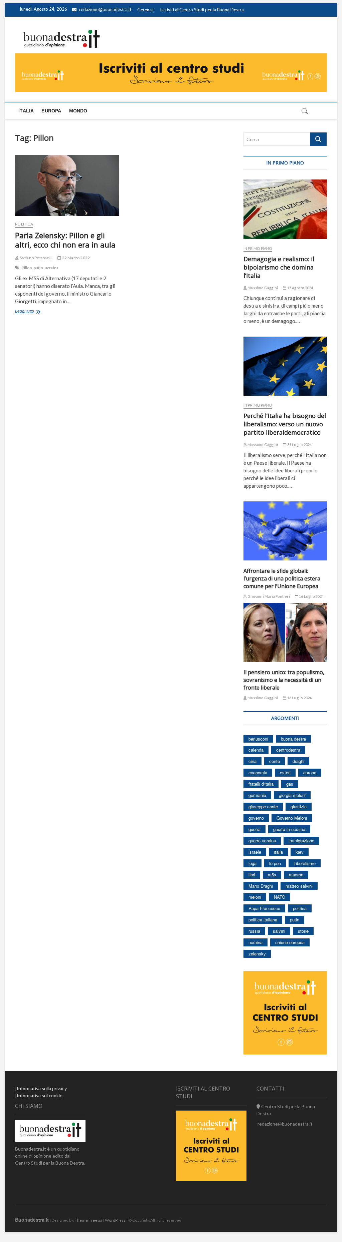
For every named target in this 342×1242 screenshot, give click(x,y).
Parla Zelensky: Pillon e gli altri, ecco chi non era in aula (65, 240)
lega (252, 863)
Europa (51, 110)
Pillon (27, 267)
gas (289, 784)
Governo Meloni (292, 818)
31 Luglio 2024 (299, 444)
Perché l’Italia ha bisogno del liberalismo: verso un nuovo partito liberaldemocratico (284, 424)
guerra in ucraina (289, 829)
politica (300, 908)
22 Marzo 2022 (75, 257)
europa (309, 772)
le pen (275, 863)
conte (274, 761)
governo (256, 818)
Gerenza (145, 9)
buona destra (293, 739)
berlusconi (258, 739)
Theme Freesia (88, 1220)
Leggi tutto (33, 312)
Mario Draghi (260, 886)
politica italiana (262, 919)
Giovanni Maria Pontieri (268, 596)
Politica (24, 224)
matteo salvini (299, 886)
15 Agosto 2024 (299, 288)
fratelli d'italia (261, 784)
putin (38, 267)
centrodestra (288, 750)
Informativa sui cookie (39, 1095)
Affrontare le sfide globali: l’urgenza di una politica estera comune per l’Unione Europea (281, 578)
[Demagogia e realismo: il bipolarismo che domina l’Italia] (285, 209)
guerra (254, 829)
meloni (254, 897)
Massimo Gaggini (262, 288)
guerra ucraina (262, 840)
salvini (279, 931)
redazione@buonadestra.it (105, 9)
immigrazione (301, 840)
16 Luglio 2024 (311, 596)
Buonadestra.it (32, 1219)
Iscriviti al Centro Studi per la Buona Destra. (202, 9)
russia (254, 931)
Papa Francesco (264, 908)
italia (278, 852)
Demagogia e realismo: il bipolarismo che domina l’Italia (278, 267)
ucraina (51, 267)
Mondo (78, 110)
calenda (256, 750)
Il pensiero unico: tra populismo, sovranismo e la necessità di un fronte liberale (283, 680)
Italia (26, 110)
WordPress (115, 1220)
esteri (285, 772)
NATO (279, 897)
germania (257, 795)
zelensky (257, 953)
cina (252, 761)
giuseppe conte (263, 806)
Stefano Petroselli (35, 257)
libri (251, 874)
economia (257, 772)
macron (296, 874)
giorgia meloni (292, 795)
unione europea (290, 942)
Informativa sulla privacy (42, 1088)
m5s (272, 874)
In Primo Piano (257, 248)
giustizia (299, 806)
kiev (300, 852)
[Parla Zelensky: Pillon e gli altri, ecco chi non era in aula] (67, 185)
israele (254, 852)
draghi (298, 761)
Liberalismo (305, 863)
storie (303, 931)
